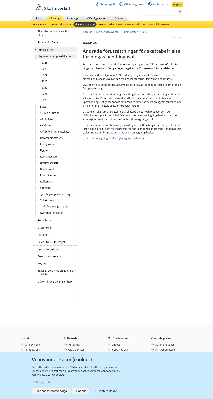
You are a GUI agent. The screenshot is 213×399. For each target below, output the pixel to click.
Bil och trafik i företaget (51, 242)
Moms (102, 24)
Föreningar (73, 18)
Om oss (119, 18)
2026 (44, 62)
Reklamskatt (47, 181)
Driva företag (40, 24)
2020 (44, 100)
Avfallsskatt (46, 125)
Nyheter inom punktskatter (55, 56)
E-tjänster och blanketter (156, 24)
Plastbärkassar (49, 175)
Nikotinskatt (47, 169)
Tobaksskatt (47, 200)
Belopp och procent (49, 256)
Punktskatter (45, 50)
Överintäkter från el (51, 212)
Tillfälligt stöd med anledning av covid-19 (56, 272)
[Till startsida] (53, 9)
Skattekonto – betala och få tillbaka (54, 33)
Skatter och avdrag (85, 24)
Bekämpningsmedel (51, 138)
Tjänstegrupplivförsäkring (55, 194)
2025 (44, 69)
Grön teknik (44, 227)
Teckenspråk (108, 4)
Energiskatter (48, 144)
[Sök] (180, 12)
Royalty (42, 263)
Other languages (134, 4)
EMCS (43, 106)
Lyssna (177, 37)
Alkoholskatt (47, 119)
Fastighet (43, 234)
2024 (44, 75)
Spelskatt (45, 188)
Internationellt (132, 24)
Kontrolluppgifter (48, 249)
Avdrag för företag (48, 42)
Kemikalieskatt (48, 156)
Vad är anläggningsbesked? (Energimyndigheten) (115, 138)
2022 (44, 87)
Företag (55, 18)
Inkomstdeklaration (60, 24)
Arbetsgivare (115, 24)
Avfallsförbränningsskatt (54, 131)
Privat (39, 18)
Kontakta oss (160, 4)
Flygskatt (45, 150)
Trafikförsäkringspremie (54, 206)
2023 (44, 81)
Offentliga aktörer (96, 18)
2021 (44, 94)
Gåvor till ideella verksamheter (56, 281)
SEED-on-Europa (49, 113)
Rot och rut (44, 220)
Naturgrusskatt (49, 163)
